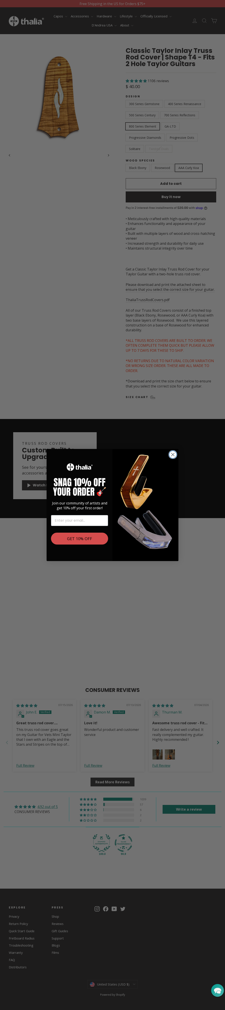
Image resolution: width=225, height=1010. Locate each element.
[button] (217, 990)
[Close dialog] (173, 454)
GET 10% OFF (79, 538)
